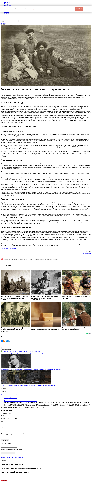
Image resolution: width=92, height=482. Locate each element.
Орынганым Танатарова (8, 248)
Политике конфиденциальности (34, 9)
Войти (3, 457)
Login (2, 421)
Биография (7, 4)
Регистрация (9, 457)
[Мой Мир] (7, 341)
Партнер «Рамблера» (10, 398)
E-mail (2, 427)
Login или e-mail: (6, 443)
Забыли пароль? (19, 457)
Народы (3, 23)
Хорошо (79, 9)
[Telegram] (9, 341)
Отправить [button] (4, 480)
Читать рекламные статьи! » (9, 394)
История (7, 2)
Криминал (7, 5)
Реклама (6, 12)
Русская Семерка (86, 253)
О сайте (6, 13)
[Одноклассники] (4, 341)
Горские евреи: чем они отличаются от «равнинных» (20, 401)
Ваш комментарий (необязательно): (15, 472)
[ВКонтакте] (2, 341)
